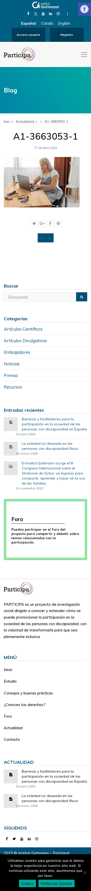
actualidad (25, 121)
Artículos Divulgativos (25, 340)
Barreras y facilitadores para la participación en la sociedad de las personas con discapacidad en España (54, 424)
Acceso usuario (28, 35)
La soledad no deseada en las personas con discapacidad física (50, 446)
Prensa (11, 375)
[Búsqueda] (81, 296)
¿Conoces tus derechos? (25, 704)
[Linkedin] (51, 13)
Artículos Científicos (23, 329)
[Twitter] (14, 838)
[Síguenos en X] (36, 13)
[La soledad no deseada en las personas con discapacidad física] (10, 446)
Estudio (10, 681)
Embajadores (17, 352)
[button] (84, 9)
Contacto (12, 739)
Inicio (8, 669)
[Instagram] (58, 13)
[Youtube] (43, 13)
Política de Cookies (56, 883)
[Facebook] (28, 13)
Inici (7, 121)
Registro (66, 35)
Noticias (12, 363)
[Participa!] (20, 588)
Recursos (13, 387)
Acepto (27, 883)
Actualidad (13, 727)
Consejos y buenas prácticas (28, 693)
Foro (8, 716)
